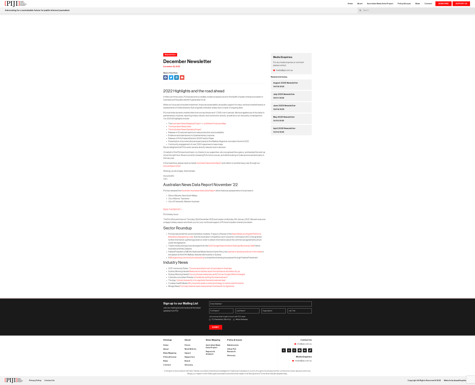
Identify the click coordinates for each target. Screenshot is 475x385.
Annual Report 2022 (171, 166)
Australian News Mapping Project (186, 124)
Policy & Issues (404, 4)
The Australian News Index (179, 127)
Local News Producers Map (214, 124)
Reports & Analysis (210, 353)
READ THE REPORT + (172, 209)
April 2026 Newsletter (284, 128)
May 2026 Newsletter (284, 117)
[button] (165, 77)
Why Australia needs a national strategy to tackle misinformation (216, 283)
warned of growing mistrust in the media (245, 252)
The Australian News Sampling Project (184, 130)
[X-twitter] (284, 350)
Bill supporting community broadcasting (187, 258)
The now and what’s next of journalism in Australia (210, 268)
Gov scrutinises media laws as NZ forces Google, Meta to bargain (217, 274)
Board (187, 361)
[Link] (310, 350)
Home (350, 4)
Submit (215, 327)
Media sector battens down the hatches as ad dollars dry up (214, 271)
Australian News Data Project (380, 4)
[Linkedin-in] (305, 350)
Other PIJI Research (231, 350)
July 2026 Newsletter (284, 94)
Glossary (189, 365)
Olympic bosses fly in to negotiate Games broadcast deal (201, 280)
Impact (188, 353)
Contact (428, 4)
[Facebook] (300, 350)
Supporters (190, 357)
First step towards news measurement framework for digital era (207, 286)
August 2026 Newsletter (285, 83)
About (360, 4)
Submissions (233, 345)
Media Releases (242, 319)
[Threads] (289, 350)
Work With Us (190, 349)
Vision (187, 345)
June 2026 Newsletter (284, 106)
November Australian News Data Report (198, 191)
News (417, 4)
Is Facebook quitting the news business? (211, 277)
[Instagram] (294, 350)
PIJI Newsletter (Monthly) (221, 319)
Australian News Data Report (209, 163)
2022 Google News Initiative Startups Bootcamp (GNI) (231, 246)
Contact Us (49, 380)
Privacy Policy (35, 380)
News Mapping (169, 353)
